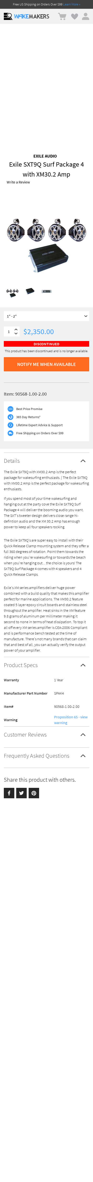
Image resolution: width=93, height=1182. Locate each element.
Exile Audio (45, 156)
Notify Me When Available (46, 364)
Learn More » (71, 4)
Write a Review (18, 182)
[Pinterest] (34, 793)
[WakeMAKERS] (31, 16)
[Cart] (62, 16)
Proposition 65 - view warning (71, 720)
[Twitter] (21, 793)
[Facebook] (9, 793)
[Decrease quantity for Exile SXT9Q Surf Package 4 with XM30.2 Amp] (16, 333)
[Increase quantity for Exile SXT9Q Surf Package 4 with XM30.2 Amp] (16, 329)
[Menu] (8, 16)
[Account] (85, 16)
